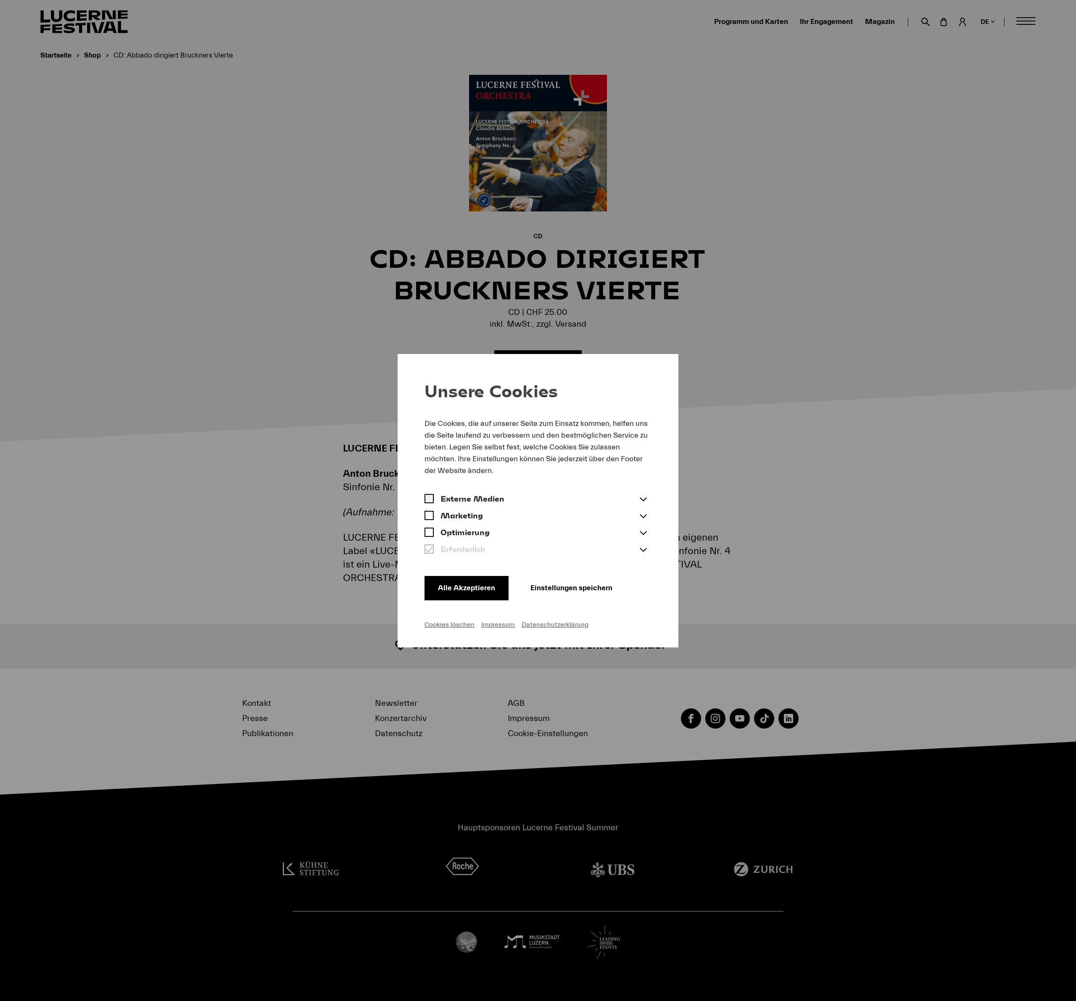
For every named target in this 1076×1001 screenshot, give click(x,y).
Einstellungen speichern (571, 588)
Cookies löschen (450, 625)
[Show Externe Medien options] (643, 499)
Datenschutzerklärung (555, 625)
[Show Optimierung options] (643, 533)
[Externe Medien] (429, 500)
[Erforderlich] (429, 550)
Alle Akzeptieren (466, 588)
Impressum (498, 625)
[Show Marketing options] (643, 516)
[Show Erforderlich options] (643, 550)
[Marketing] (429, 517)
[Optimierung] (429, 533)
